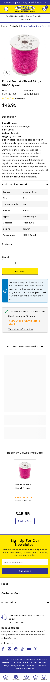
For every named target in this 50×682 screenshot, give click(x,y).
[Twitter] (35, 649)
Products (14, 26)
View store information (20, 329)
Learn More (24, 19)
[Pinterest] (16, 649)
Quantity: (7, 257)
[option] (25, 55)
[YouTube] (29, 649)
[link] (25, 421)
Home (4, 26)
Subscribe (25, 571)
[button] (8, 98)
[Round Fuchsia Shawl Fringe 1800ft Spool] (25, 470)
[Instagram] (9, 649)
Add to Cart (20, 271)
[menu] (6, 9)
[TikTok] (22, 649)
